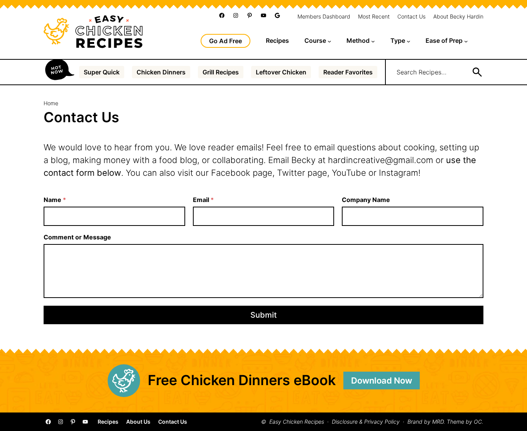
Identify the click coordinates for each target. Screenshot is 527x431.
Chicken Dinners (161, 72)
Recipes (108, 421)
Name (55, 200)
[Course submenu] (329, 41)
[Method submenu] (373, 41)
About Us (138, 421)
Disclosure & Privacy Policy (366, 421)
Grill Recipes (221, 72)
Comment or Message (77, 237)
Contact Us (411, 16)
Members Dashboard (323, 16)
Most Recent (374, 16)
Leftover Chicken (281, 72)
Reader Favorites (348, 72)
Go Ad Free (225, 41)
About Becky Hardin (458, 16)
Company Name (366, 200)
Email (203, 200)
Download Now (381, 380)
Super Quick (102, 72)
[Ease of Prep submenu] (466, 41)
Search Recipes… (421, 72)
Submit (263, 315)
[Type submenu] (408, 41)
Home (51, 103)
